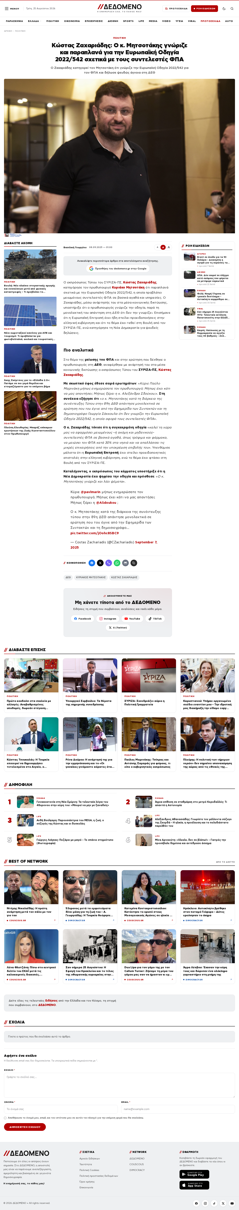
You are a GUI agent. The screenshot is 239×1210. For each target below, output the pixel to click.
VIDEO (166, 21)
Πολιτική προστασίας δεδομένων (98, 1176)
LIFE (141, 21)
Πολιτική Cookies (89, 1170)
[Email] (125, 563)
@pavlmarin (91, 492)
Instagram (110, 618)
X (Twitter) (120, 627)
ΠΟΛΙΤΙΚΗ (52, 21)
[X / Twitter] (100, 563)
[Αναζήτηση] (232, 8)
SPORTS (128, 21)
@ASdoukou (106, 502)
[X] (223, 1203)
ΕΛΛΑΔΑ (33, 21)
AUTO (229, 21)
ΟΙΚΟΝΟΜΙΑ (72, 21)
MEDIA (153, 21)
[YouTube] (232, 1203)
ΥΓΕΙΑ (179, 21)
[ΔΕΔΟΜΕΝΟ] (26, 1153)
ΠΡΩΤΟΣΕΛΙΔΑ (210, 21)
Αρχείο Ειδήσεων (89, 1158)
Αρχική (8, 31)
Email (125, 1102)
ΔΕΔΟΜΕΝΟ (47, 1004)
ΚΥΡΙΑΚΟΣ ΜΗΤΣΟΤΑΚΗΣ (91, 577)
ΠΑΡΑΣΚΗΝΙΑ (14, 21)
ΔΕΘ (68, 577)
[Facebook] (92, 563)
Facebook (85, 618)
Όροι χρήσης (87, 1181)
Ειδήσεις (51, 1000)
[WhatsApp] (117, 563)
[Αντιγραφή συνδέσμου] (134, 563)
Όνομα (9, 1102)
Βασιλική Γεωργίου (75, 247)
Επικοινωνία (86, 1187)
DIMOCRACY (137, 1170)
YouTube (134, 618)
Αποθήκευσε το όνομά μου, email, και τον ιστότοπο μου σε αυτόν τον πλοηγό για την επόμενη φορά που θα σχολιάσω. (76, 1118)
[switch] (223, 8)
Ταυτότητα (85, 1164)
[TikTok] (214, 1203)
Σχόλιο (9, 1070)
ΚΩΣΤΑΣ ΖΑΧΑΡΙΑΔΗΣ (124, 577)
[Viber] (108, 563)
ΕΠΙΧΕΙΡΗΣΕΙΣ (94, 21)
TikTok (157, 618)
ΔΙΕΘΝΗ (113, 21)
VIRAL (192, 21)
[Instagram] (205, 1203)
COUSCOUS (136, 1164)
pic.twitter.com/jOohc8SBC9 (95, 533)
